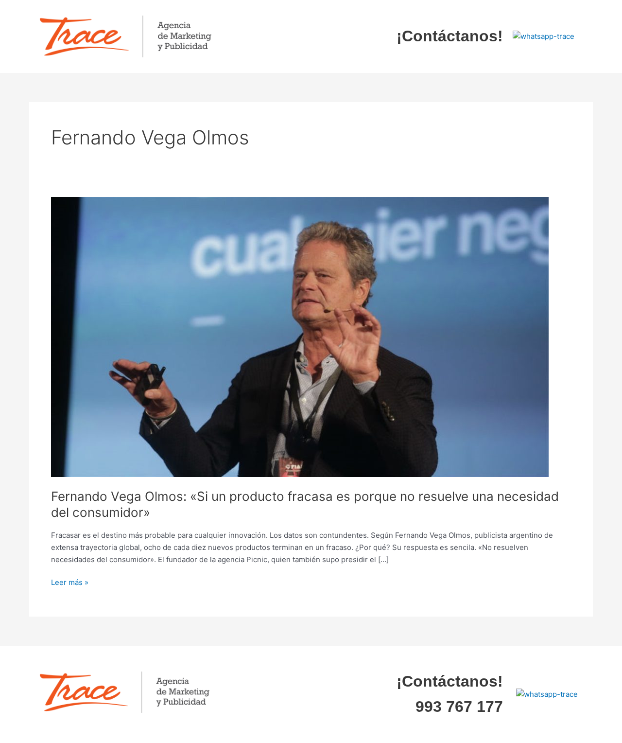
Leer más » (69, 582)
